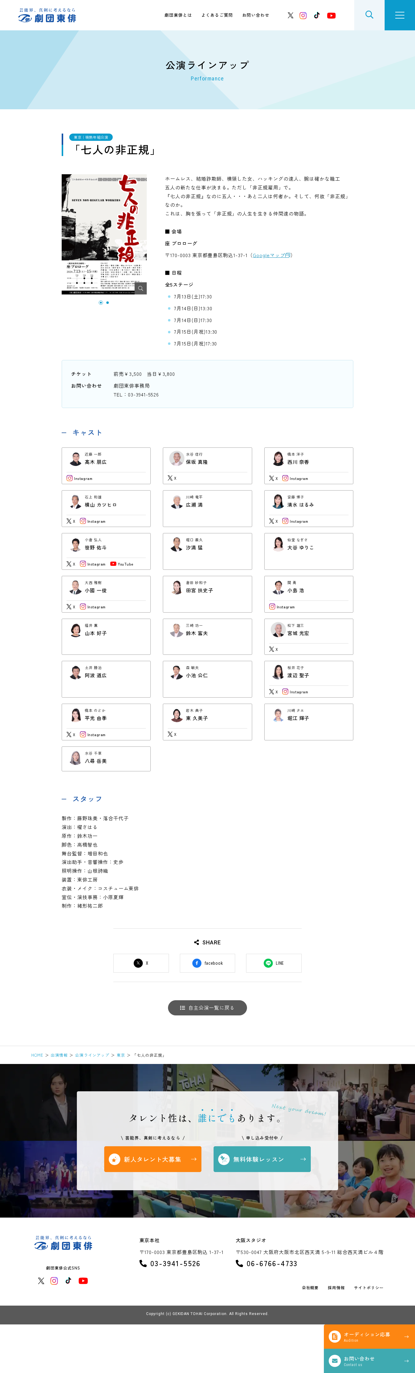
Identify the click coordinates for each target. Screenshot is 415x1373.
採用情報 (336, 1287)
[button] (101, 303)
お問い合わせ (255, 15)
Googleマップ (269, 255)
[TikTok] (317, 15)
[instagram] (303, 15)
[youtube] (331, 15)
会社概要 (310, 1287)
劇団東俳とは (178, 15)
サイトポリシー (369, 1287)
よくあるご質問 (217, 15)
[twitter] (291, 15)
